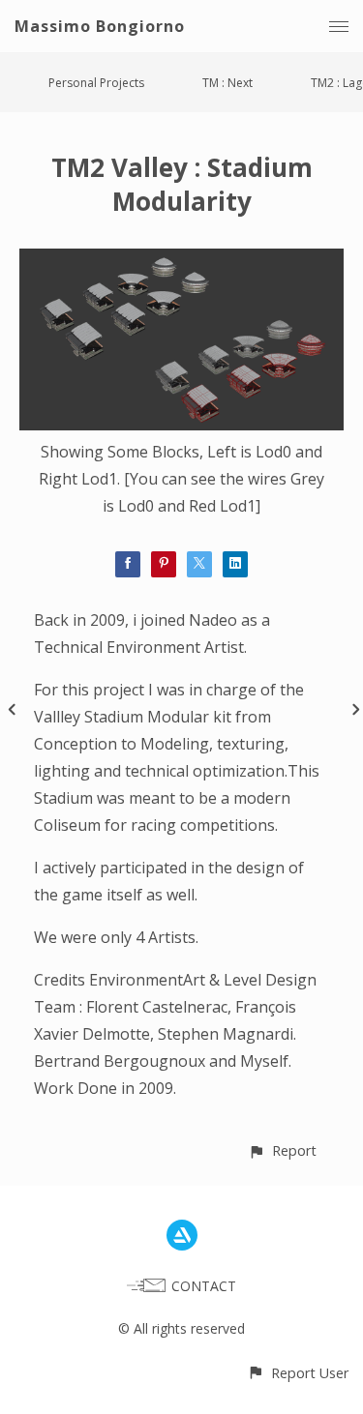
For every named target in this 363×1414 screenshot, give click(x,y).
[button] (282, 1150)
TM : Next (227, 82)
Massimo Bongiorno (100, 26)
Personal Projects (96, 82)
